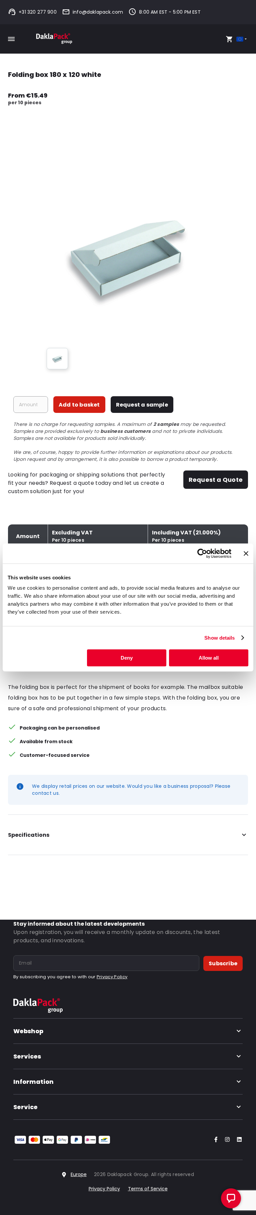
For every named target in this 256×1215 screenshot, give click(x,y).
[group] (57, 358)
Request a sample (142, 405)
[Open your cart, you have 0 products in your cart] (229, 39)
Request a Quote (216, 479)
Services (27, 1056)
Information (33, 1081)
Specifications (28, 835)
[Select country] (242, 39)
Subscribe (223, 963)
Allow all (209, 658)
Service (25, 1107)
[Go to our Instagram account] (226, 1140)
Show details (219, 638)
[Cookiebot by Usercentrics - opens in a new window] (202, 553)
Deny (127, 658)
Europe (79, 1174)
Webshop (28, 1031)
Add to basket (79, 405)
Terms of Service (148, 1188)
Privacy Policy (112, 977)
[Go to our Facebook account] (214, 1140)
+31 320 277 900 (38, 12)
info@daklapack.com (98, 12)
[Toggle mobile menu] (11, 39)
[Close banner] (246, 553)
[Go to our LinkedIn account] (237, 1140)
